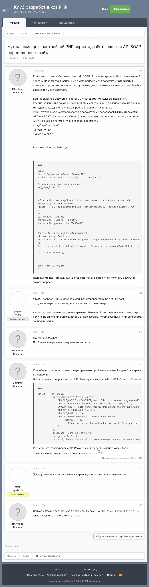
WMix (18, 486)
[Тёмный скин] (142, 9)
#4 (140, 364)
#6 (140, 505)
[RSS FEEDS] (87, 22)
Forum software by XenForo (74, 581)
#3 (140, 332)
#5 (140, 468)
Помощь (111, 575)
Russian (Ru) (90, 569)
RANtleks (14, 58)
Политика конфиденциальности (87, 575)
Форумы (15, 22)
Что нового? (39, 22)
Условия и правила (57, 575)
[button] (23, 22)
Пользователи (67, 22)
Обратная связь (35, 575)
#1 (141, 70)
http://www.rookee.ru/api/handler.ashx (56, 111)
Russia (58, 569)
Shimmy (18, 382)
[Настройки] (134, 9)
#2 (140, 293)
